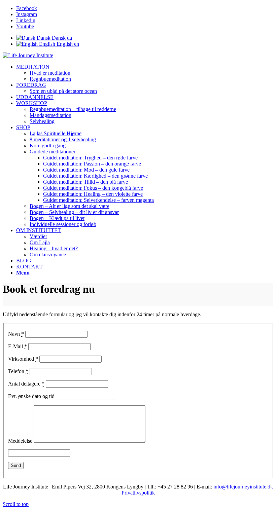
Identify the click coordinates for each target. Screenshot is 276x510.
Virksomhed (23, 359)
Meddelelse (20, 441)
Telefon (18, 371)
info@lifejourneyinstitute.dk (243, 486)
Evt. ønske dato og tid (31, 396)
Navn (16, 334)
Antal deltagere (26, 384)
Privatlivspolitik (138, 493)
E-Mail (17, 346)
